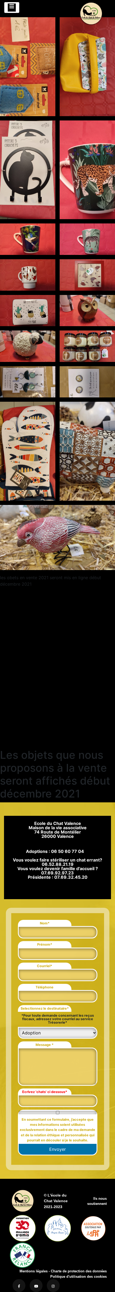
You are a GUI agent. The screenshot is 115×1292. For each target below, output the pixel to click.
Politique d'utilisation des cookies (78, 1277)
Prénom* (44, 944)
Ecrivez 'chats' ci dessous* (44, 1092)
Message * (44, 1045)
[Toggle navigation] (11, 7)
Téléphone (44, 987)
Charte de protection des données (79, 1271)
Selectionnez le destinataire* (45, 1008)
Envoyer (57, 1149)
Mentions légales (34, 1271)
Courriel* (44, 966)
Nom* (44, 923)
